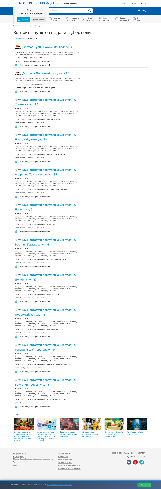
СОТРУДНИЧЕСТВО (137, 3)
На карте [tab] (33, 38)
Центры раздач (18, 457)
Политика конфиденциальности (69, 466)
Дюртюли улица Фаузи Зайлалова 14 (47, 47)
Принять (144, 485)
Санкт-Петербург (26, 459)
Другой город (38, 20)
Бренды (16, 462)
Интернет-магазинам (65, 460)
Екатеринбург (48, 459)
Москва (16, 459)
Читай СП (17, 414)
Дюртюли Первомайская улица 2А (45, 73)
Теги (15, 465)
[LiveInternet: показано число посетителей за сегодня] (18, 475)
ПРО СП (122, 3)
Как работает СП (19, 454)
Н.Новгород (37, 459)
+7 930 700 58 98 (137, 457)
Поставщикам (63, 457)
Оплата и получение (65, 463)
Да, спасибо (23, 20)
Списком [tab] (20, 38)
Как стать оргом (64, 454)
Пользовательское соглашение (69, 469)
